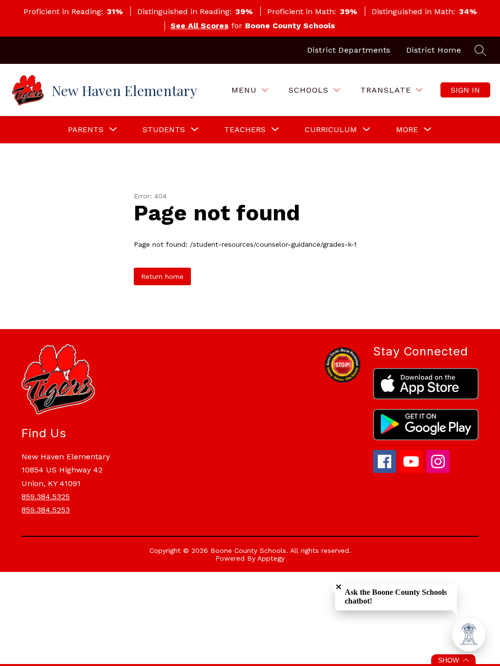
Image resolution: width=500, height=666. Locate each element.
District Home (433, 50)
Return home (162, 276)
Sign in (465, 90)
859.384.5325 (45, 496)
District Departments (349, 50)
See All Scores (199, 25)
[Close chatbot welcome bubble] (339, 587)
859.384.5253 (45, 509)
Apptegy (271, 558)
